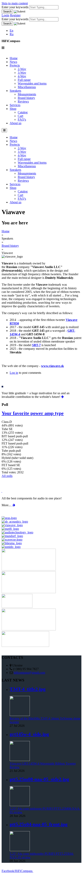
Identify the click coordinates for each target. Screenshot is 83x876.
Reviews (23, 101)
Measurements (27, 94)
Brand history (26, 98)
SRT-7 (36, 345)
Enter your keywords (15, 7)
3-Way (22, 72)
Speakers (15, 90)
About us (15, 123)
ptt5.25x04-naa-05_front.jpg (38, 824)
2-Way (22, 69)
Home (14, 58)
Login (5, 15)
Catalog (23, 112)
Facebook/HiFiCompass (17, 870)
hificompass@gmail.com (29, 672)
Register (15, 15)
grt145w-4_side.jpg (29, 734)
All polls (7, 476)
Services (15, 105)
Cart (20, 116)
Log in (14, 372)
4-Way (22, 76)
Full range (24, 80)
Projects (15, 65)
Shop (13, 108)
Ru (11, 34)
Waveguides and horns (32, 83)
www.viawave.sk (52, 366)
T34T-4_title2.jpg (28, 689)
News (13, 62)
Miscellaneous (27, 87)
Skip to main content (15, 3)
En (11, 30)
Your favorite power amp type (33, 413)
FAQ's (22, 119)
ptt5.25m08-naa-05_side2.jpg (39, 779)
